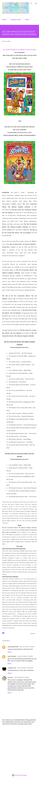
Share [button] (32, 633)
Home (4, 19)
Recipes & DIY (16, 19)
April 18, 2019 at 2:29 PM (27, 646)
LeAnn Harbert (12, 656)
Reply (10, 652)
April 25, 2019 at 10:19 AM (25, 668)
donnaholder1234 (13, 646)
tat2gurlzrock (12, 668)
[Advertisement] (19, 747)
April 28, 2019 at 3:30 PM (21, 677)
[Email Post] (3, 633)
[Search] (31, 3)
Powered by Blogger (20, 775)
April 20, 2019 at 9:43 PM (25, 656)
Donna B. (10, 677)
